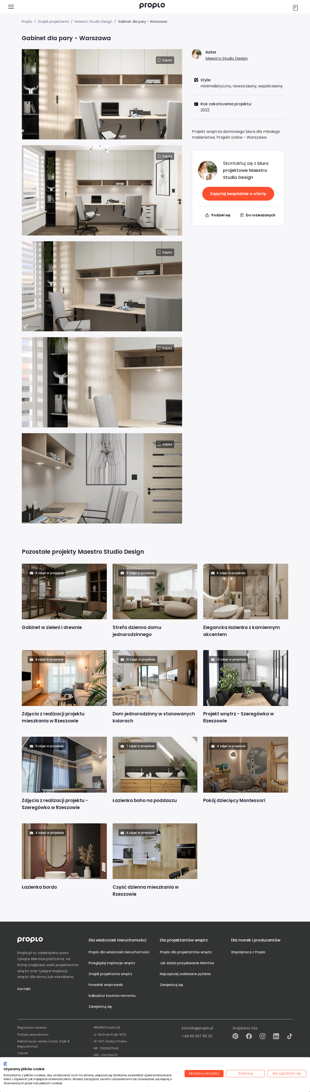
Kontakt (24, 988)
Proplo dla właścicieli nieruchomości (119, 952)
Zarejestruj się (100, 1006)
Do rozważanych (260, 215)
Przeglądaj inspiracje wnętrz (112, 963)
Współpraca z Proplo (248, 952)
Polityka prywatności (32, 1034)
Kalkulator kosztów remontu (112, 995)
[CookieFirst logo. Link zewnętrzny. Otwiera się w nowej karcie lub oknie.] (5, 1064)
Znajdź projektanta (53, 21)
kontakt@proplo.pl (197, 1028)
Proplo (27, 21)
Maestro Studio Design (93, 21)
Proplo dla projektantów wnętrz (186, 952)
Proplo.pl (24, 952)
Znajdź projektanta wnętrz (110, 973)
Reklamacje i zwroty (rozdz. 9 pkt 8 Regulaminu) (43, 1043)
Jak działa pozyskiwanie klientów (187, 963)
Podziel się (220, 215)
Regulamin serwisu (31, 1027)
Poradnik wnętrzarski (106, 984)
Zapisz (167, 60)
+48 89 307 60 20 (197, 1036)
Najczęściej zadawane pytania (185, 973)
